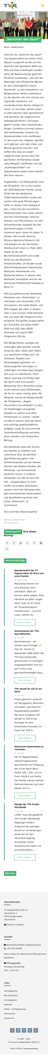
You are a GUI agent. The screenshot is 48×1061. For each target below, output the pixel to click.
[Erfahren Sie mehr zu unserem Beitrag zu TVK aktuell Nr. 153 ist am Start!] (8, 714)
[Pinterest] (34, 543)
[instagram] (18, 1030)
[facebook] (12, 1030)
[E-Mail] (7, 549)
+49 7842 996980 (14, 948)
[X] (14, 543)
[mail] (24, 1030)
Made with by (24, 1049)
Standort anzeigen (15, 924)
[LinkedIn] (21, 543)
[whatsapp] (30, 1030)
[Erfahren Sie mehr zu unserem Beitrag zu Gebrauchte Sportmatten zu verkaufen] (8, 772)
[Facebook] (7, 543)
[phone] (35, 1030)
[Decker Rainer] (24, 881)
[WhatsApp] (27, 543)
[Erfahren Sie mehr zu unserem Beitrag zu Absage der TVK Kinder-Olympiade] (8, 832)
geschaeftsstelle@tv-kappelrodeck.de (23, 945)
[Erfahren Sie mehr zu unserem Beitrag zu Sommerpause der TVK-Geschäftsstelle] (8, 656)
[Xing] (41, 543)
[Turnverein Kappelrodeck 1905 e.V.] (10, 2)
